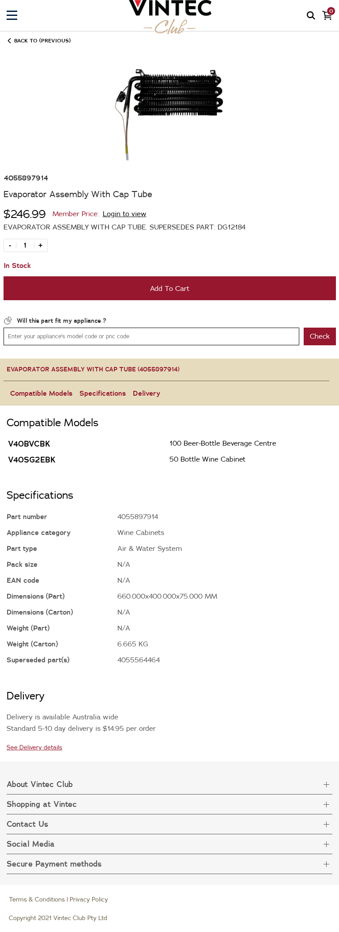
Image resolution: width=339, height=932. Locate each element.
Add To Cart (169, 288)
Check (320, 336)
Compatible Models (41, 393)
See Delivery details (34, 747)
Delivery (146, 393)
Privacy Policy (89, 899)
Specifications (102, 393)
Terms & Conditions (37, 899)
